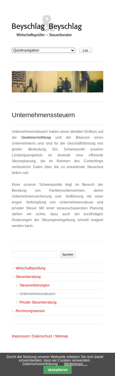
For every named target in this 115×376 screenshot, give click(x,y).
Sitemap (61, 336)
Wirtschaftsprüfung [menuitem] (30, 268)
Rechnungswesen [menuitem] (30, 311)
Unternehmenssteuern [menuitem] (37, 294)
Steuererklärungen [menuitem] (34, 285)
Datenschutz (42, 336)
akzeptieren (58, 370)
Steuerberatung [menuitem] (28, 277)
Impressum (20, 336)
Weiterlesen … (76, 364)
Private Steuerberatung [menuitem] (38, 302)
